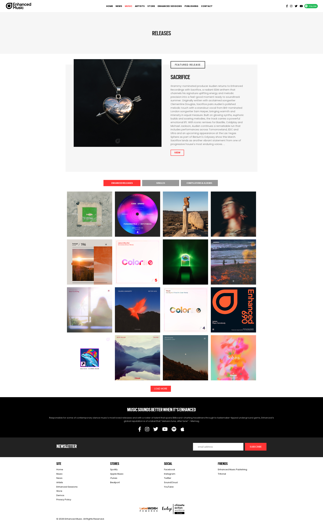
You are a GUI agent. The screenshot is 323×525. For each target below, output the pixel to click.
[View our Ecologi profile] (173, 509)
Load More (160, 388)
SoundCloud (171, 482)
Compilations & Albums (199, 183)
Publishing (191, 6)
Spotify (114, 469)
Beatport (115, 482)
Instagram (169, 473)
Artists (140, 6)
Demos (60, 495)
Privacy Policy (63, 499)
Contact (206, 6)
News (119, 6)
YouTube (169, 486)
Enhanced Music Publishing (232, 469)
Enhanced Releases (122, 183)
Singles (160, 183)
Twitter (167, 478)
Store (151, 6)
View (177, 152)
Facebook (169, 469)
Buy (89, 220)
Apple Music (116, 473)
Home (109, 6)
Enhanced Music (18, 6)
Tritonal (222, 473)
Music (128, 6)
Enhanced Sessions (170, 6)
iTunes (113, 478)
